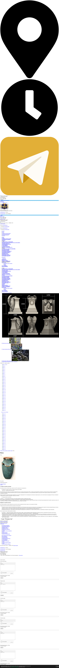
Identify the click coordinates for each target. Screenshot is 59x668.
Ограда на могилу (4, 533)
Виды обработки (4, 536)
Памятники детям (4, 527)
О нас (3, 231)
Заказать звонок (2, 223)
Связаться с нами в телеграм (4, 200)
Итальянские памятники (5, 525)
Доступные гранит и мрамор (8, 263)
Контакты (3, 235)
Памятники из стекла (5, 528)
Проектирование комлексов (6, 538)
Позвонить (2, 201)
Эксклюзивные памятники (6, 526)
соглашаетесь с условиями (14, 666)
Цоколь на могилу (4, 532)
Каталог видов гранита (3, 523)
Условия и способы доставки (6, 233)
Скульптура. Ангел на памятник (7, 530)
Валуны (3, 531)
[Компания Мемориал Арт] (4, 209)
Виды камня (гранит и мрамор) (6, 535)
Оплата (3, 232)
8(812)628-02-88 (2, 213)
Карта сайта (21, 555)
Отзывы (3, 543)
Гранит (5, 264)
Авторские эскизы (5, 537)
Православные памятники (6, 529)
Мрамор (5, 289)
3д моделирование (5, 539)
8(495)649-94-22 (2, 212)
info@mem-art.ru (5, 202)
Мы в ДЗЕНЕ (2, 216)
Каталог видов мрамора (3, 521)
